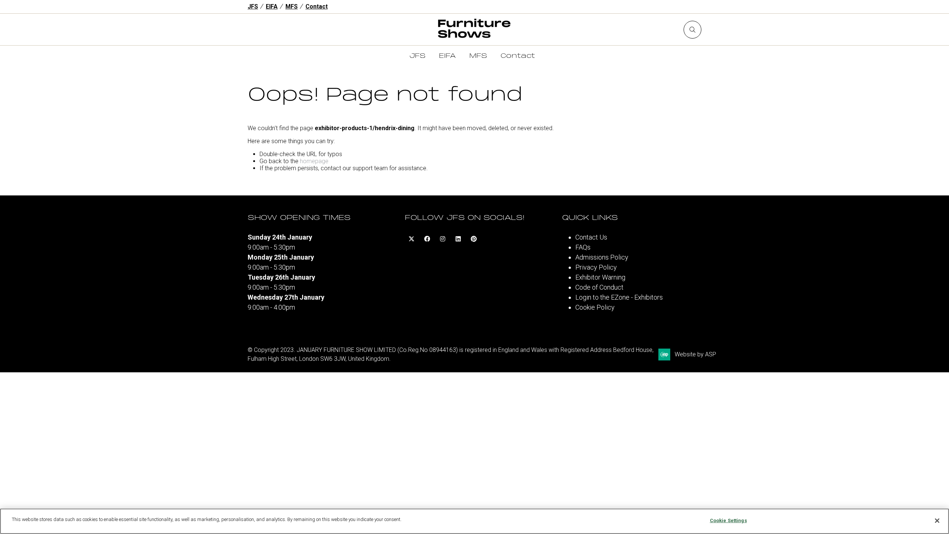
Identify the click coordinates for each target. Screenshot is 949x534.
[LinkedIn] (458, 238)
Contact (316, 6)
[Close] (937, 520)
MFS (291, 6)
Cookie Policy (595, 307)
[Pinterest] (473, 238)
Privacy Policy (596, 267)
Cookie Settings (728, 520)
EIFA (272, 6)
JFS (253, 6)
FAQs (583, 247)
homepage (314, 161)
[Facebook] (427, 238)
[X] (411, 238)
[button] (692, 30)
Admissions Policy (601, 257)
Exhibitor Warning (600, 277)
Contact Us (591, 237)
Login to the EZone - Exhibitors (619, 297)
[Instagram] (442, 238)
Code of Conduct (599, 287)
